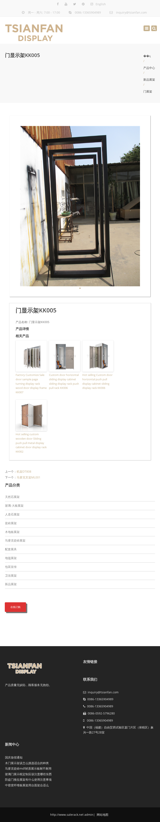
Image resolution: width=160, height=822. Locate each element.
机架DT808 (24, 471)
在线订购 (15, 607)
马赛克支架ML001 (28, 477)
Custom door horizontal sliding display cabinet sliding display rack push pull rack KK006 (64, 381)
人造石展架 (12, 514)
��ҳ (147, 56)
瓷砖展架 (11, 523)
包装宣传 (11, 567)
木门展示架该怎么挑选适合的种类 (27, 763)
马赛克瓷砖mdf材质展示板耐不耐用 (28, 768)
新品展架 (149, 79)
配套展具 (11, 549)
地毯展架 (11, 558)
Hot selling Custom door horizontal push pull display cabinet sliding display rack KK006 (97, 381)
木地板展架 (12, 532)
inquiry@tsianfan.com (131, 12)
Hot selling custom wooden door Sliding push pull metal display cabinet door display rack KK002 (31, 442)
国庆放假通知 (13, 757)
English (101, 4)
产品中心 (149, 68)
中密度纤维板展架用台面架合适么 (27, 785)
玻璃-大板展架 (14, 505)
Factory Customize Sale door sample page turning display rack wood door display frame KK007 (31, 383)
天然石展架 (12, 497)
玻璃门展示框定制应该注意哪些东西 (28, 774)
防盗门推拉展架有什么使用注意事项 (28, 779)
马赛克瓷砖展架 (15, 540)
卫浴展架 (11, 575)
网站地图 (102, 815)
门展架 (147, 91)
